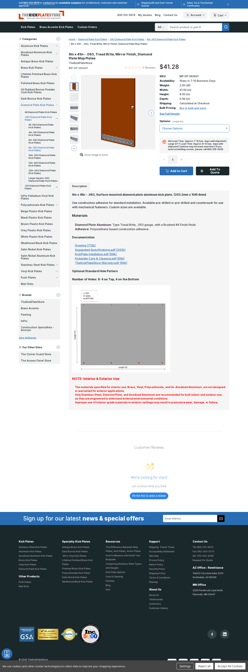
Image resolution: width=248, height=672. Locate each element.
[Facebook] (212, 634)
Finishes (110, 581)
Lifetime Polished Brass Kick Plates (39, 75)
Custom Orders (87, 27)
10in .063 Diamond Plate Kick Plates (42, 156)
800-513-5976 (31, 2)
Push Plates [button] (28, 277)
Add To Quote (215, 171)
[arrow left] (85, 113)
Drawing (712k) (85, 245)
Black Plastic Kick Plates (36, 217)
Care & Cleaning (114, 576)
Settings (185, 666)
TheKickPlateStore (32, 301)
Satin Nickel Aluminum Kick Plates (38, 257)
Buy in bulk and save (193, 108)
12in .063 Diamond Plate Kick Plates (42, 164)
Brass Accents (30, 308)
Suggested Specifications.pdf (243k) (100, 250)
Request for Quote (203, 560)
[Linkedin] (225, 634)
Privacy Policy (156, 560)
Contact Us (170, 15)
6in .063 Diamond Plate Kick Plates (41, 141)
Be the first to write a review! (149, 495)
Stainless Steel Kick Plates (33, 547)
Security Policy (157, 569)
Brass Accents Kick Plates (56, 27)
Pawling (26, 314)
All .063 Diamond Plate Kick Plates (41, 126)
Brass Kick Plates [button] (32, 67)
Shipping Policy (157, 573)
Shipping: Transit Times (161, 547)
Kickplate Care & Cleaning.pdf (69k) (100, 258)
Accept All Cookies (230, 666)
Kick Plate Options (115, 572)
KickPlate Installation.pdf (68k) (96, 254)
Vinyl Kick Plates (27, 564)
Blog (157, 15)
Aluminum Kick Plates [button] (34, 45)
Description (79, 186)
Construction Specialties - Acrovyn (37, 329)
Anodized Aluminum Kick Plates (36, 555)
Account (196, 15)
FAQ (108, 589)
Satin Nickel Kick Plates (36, 249)
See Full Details (170, 113)
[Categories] (58, 39)
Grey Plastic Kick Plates (36, 230)
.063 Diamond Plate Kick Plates (38, 118)
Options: (171, 121)
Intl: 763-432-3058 (203, 555)
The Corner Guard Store (36, 354)
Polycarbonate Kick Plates (76, 573)
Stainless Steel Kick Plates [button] (38, 264)
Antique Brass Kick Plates (37, 61)
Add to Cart (178, 171)
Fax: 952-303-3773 (203, 551)
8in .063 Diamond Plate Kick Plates (41, 149)
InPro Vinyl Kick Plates (74, 555)
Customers (155, 603)
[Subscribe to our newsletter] (221, 518)
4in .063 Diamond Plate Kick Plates (41, 133)
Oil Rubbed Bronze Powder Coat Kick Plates (38, 91)
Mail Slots (27, 283)
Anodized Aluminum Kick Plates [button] (36, 53)
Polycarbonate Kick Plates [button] (37, 204)
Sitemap (153, 582)
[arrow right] (151, 113)
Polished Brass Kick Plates (37, 83)
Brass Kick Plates (28, 560)
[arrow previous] (74, 77)
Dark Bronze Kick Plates (36, 98)
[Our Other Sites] (58, 347)
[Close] (227, 4)
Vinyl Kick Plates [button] (31, 271)
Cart (220, 15)
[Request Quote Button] (6, 653)
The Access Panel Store (36, 360)
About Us (154, 595)
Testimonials (156, 599)
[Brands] (58, 295)
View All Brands (27, 337)
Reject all (204, 666)
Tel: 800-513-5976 (203, 547)
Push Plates (25, 582)
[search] (225, 27)
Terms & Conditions (159, 577)
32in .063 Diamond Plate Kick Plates (42, 172)
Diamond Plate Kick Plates (33, 569)
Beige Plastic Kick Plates (36, 211)
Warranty (154, 555)
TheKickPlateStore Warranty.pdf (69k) (101, 263)
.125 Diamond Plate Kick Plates (38, 187)
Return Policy (156, 564)
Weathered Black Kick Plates (39, 243)
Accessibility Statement (161, 551)
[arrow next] (74, 148)
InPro (24, 320)
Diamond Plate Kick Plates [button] (37, 104)
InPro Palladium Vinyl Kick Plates (37, 197)
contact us (49, 2)
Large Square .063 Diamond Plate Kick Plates (43, 179)
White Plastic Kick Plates (36, 236)
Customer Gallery (158, 608)
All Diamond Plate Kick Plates (41, 112)
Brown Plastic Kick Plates (37, 223)
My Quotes (145, 15)
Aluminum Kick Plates (30, 551)
